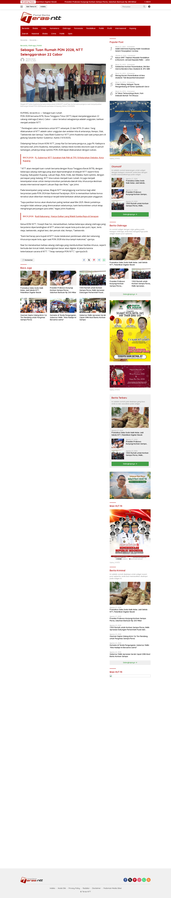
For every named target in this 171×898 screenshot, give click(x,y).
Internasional (120, 28)
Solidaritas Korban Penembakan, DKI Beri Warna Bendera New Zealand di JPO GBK (132, 67)
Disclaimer (96, 888)
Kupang (133, 28)
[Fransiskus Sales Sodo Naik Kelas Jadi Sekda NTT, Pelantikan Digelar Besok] (33, 278)
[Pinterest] (135, 880)
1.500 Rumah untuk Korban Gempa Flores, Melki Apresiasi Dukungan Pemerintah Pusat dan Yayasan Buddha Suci (91, 290)
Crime (43, 28)
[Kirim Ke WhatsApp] (104, 260)
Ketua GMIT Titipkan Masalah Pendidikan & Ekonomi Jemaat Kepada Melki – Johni (132, 58)
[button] (144, 6)
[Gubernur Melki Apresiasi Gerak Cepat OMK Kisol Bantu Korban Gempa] (92, 305)
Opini (70, 33)
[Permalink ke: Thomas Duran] (22, 59)
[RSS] (149, 880)
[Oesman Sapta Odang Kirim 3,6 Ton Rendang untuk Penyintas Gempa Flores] (33, 305)
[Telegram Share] (99, 260)
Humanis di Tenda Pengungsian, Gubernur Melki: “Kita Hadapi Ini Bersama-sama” (63, 317)
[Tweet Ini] (89, 260)
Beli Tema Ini (31, 6)
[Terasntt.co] (40, 17)
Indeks (43, 6)
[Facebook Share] (84, 260)
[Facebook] (125, 880)
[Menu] (22, 6)
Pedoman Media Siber (113, 888)
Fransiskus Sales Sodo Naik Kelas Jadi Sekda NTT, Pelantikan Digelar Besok (31, 290)
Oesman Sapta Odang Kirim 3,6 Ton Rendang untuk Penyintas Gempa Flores (33, 317)
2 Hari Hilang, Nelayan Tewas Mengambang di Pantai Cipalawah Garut (132, 85)
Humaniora (54, 28)
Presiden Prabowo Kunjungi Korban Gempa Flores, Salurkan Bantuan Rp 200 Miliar (71, 2)
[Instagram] (139, 880)
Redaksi (86, 888)
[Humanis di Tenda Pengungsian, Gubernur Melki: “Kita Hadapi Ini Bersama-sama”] (63, 305)
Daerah (25, 33)
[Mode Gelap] (149, 6)
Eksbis (35, 28)
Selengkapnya (129, 214)
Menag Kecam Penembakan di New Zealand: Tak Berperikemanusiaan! (130, 76)
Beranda (25, 28)
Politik (101, 28)
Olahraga (67, 28)
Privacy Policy (74, 888)
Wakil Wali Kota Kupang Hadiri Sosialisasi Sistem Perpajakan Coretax (132, 50)
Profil (109, 28)
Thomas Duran (31, 59)
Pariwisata (78, 28)
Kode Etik (62, 888)
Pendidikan (91, 28)
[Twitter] (130, 880)
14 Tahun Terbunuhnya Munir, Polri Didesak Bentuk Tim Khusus (129, 94)
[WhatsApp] (144, 880)
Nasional (35, 33)
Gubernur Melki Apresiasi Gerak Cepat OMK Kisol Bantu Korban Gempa (92, 317)
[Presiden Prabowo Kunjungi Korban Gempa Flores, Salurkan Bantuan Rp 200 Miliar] (63, 278)
